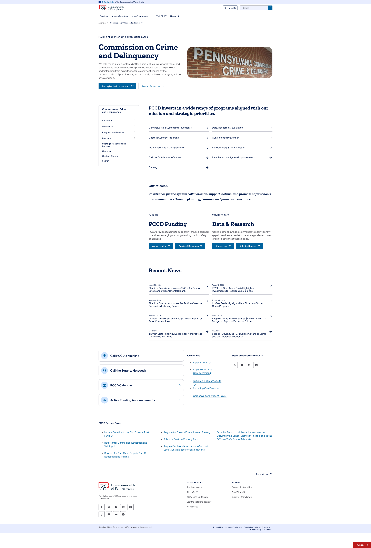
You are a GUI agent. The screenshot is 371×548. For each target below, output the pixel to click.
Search (105, 160)
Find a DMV (192, 492)
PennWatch (237, 492)
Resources (107, 138)
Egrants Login (202, 362)
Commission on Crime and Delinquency (114, 110)
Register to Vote (194, 487)
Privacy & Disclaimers (233, 527)
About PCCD (108, 120)
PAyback (191, 506)
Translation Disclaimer (252, 527)
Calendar (106, 151)
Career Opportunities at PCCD (210, 395)
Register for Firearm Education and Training (186, 432)
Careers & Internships (242, 487)
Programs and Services (113, 132)
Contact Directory (111, 156)
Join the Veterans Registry (199, 502)
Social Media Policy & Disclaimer (259, 530)
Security (267, 527)
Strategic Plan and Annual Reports (114, 145)
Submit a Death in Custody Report (182, 439)
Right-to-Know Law (241, 497)
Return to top (262, 474)
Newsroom (107, 126)
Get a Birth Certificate (197, 497)
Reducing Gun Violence (206, 388)
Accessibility (218, 527)
